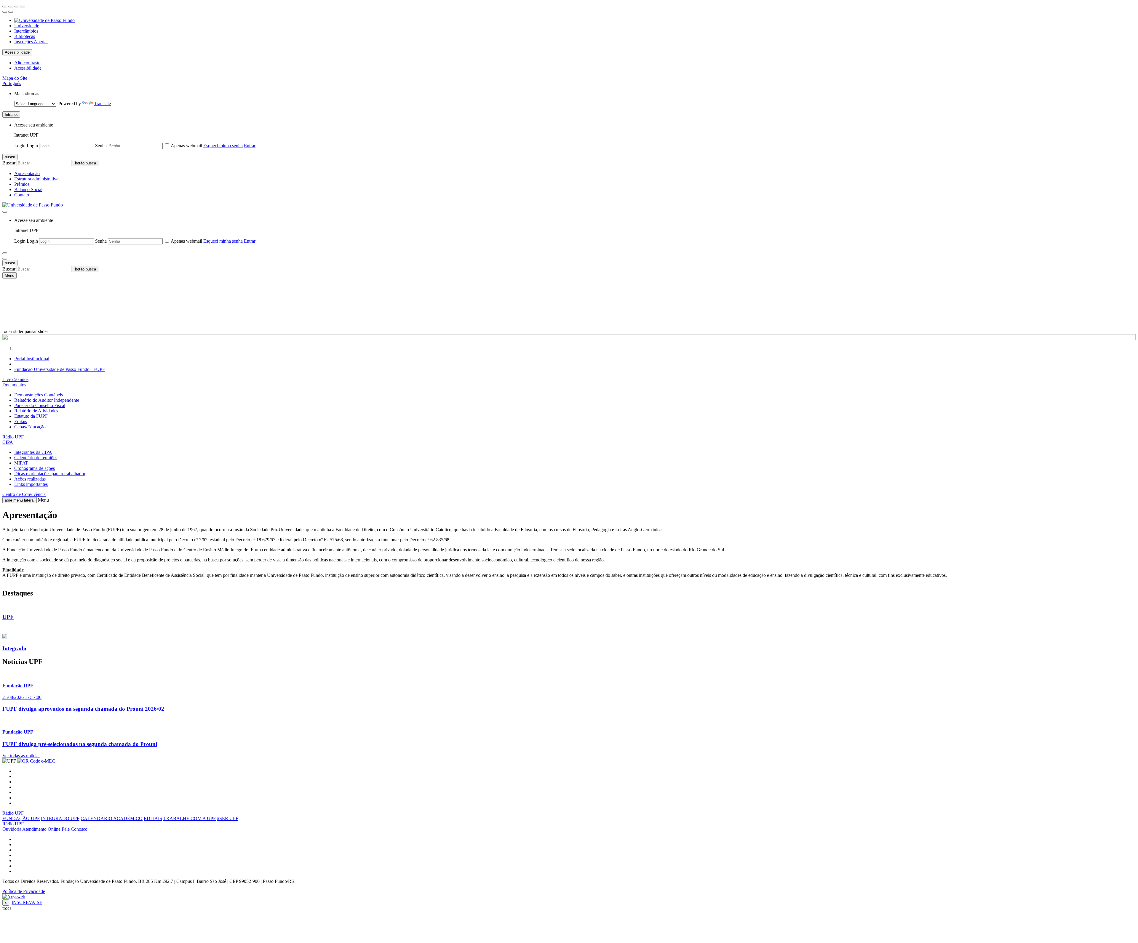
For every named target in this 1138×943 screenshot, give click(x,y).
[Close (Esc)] (4, 6)
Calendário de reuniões (35, 457)
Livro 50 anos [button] (15, 379)
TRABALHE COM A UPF (189, 818)
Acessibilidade (17, 52)
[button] (11, 83)
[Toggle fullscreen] (16, 6)
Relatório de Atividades (36, 410)
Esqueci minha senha (223, 145)
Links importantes (31, 484)
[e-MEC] (36, 760)
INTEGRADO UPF (60, 818)
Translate (102, 103)
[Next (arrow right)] (10, 12)
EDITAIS (153, 818)
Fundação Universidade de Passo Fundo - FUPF (59, 369)
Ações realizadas (30, 478)
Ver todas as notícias (21, 755)
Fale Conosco (74, 829)
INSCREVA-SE (27, 902)
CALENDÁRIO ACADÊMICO (112, 818)
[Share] (10, 6)
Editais (20, 421)
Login (19, 145)
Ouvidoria (11, 829)
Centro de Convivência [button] (24, 494)
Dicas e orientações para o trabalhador (49, 473)
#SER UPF (227, 818)
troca (7, 908)
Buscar (8, 162)
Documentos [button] (14, 384)
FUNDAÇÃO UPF (21, 818)
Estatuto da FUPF (31, 416)
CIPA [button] (7, 442)
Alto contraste (27, 62)
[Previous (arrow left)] (4, 12)
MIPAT (21, 462)
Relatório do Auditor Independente (46, 400)
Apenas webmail (186, 145)
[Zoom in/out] (22, 6)
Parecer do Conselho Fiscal (39, 405)
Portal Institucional (31, 358)
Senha (101, 145)
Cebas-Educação (30, 426)
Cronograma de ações (34, 468)
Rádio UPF (13, 813)
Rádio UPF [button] (13, 436)
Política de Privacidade (23, 891)
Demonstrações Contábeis (38, 394)
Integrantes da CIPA (33, 452)
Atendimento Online (41, 829)
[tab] (569, 379)
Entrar (249, 145)
